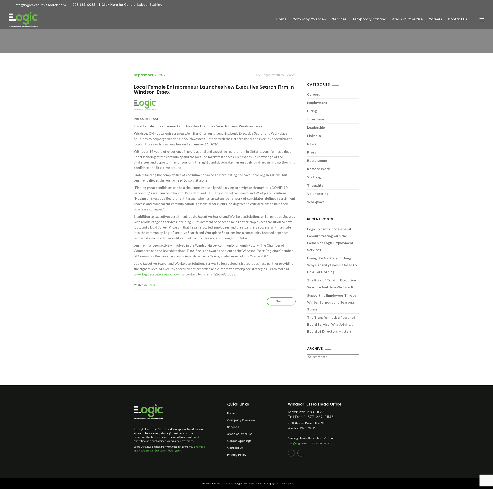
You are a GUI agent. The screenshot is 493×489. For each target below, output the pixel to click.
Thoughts (315, 185)
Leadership (316, 127)
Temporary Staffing (369, 19)
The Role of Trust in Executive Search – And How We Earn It (331, 283)
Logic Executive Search (279, 75)
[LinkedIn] (483, 5)
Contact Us (457, 19)
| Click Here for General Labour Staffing (130, 5)
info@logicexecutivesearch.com (40, 5)
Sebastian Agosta (284, 483)
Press (151, 285)
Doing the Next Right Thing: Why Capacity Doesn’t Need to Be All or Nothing (332, 265)
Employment (317, 103)
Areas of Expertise (407, 19)
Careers (435, 19)
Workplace (316, 202)
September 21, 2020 (151, 75)
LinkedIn (314, 136)
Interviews (315, 119)
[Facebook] (477, 5)
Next (279, 301)
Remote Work (318, 169)
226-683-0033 (84, 5)
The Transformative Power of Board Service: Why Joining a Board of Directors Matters (331, 324)
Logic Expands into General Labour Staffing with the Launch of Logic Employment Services (330, 239)
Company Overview (310, 19)
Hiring (312, 111)
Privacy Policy (236, 455)
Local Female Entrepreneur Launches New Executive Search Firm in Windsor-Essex (214, 89)
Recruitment (317, 161)
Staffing (314, 177)
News (311, 144)
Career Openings (239, 441)
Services (339, 19)
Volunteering (318, 194)
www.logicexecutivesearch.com (157, 274)
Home (281, 19)
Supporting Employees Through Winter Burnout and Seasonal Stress (332, 302)
